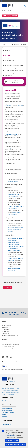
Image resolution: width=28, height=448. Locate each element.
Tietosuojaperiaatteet (7, 410)
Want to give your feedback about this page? (14, 313)
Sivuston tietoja (5, 329)
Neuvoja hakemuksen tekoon (11, 53)
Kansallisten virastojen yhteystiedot (13, 73)
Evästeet (4, 414)
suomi (23, 5)
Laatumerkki (8, 55)
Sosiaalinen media (7, 397)
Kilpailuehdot (5, 331)
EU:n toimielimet (7, 420)
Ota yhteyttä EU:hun (8, 384)
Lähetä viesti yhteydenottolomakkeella (10, 392)
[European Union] (7, 380)
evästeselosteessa (10, 435)
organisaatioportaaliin (14, 148)
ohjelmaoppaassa (9, 105)
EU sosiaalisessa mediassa (8, 400)
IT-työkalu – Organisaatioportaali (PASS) (14, 70)
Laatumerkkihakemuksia (10, 134)
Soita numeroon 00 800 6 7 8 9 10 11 (10, 388)
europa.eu (12, 381)
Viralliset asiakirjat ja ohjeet (11, 68)
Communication (8, 75)
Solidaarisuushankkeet (10, 63)
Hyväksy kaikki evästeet (12, 440)
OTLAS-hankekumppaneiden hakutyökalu (14, 269)
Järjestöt (4, 10)
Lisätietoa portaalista (7, 349)
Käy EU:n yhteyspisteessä (8, 394)
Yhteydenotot (5, 327)
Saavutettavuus (5, 333)
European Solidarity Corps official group (15, 81)
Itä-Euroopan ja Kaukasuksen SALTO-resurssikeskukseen (16, 206)
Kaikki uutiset (7, 287)
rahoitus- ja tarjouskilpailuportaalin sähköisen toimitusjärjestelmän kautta (15, 229)
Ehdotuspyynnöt (8, 58)
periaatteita (20, 105)
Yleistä (4, 321)
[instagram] (11, 357)
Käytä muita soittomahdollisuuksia (10, 390)
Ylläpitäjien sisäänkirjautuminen (9, 335)
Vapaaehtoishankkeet (10, 60)
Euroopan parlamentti (7, 424)
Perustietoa (7, 50)
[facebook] (3, 357)
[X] (7, 357)
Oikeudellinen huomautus (8, 412)
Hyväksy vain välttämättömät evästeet (15, 444)
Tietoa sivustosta (6, 325)
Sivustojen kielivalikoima (7, 408)
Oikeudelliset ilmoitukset (9, 405)
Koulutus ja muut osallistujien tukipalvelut (14, 65)
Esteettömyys (5, 416)
